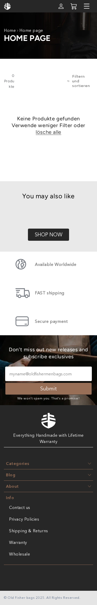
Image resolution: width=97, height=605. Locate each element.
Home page (31, 30)
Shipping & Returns (28, 530)
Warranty (18, 542)
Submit (48, 388)
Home (10, 30)
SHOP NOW (48, 234)
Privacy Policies (24, 519)
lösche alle (48, 132)
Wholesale (19, 554)
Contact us (19, 507)
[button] (86, 6)
